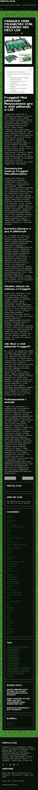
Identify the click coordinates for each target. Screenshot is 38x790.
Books (8, 533)
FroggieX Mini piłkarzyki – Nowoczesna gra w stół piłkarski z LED (18, 74)
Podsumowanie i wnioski (17, 92)
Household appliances (13, 581)
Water (8, 634)
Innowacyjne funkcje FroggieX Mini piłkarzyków (19, 78)
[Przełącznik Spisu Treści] (29, 69)
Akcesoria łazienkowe (14, 647)
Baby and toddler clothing (15, 527)
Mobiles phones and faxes (14, 594)
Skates (9, 614)
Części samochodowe (13, 668)
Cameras (9, 535)
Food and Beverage (12, 564)
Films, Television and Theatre (16, 561)
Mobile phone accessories (14, 592)
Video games (10, 631)
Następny (27, 478)
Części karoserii (13, 665)
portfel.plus (7, 1)
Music (8, 599)
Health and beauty (12, 577)
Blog (8, 529)
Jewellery (10, 586)
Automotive (10, 522)
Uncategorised (11, 629)
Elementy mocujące (13, 671)
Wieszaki (10, 673)
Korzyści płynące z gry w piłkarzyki (18, 82)
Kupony (9, 588)
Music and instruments (13, 601)
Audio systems (11, 520)
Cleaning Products (12, 542)
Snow (8, 616)
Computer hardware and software (16, 544)
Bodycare (9, 531)
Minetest (9, 725)
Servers (9, 612)
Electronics (10, 557)
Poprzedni (10, 478)
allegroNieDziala (13, 652)
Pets (8, 605)
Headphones (10, 575)
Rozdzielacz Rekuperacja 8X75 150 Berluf (18, 708)
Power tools (10, 610)
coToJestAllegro (12, 660)
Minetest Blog (11, 722)
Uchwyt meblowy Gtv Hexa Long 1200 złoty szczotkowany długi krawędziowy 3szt (18, 701)
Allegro (9, 518)
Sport (8, 618)
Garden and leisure (12, 570)
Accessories (10, 516)
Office (9, 603)
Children (9, 540)
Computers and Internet (14, 546)
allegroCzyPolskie (13, 649)
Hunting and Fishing (13, 583)
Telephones (10, 620)
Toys (18, 33)
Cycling (9, 553)
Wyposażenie (19, 673)
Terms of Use (6, 781)
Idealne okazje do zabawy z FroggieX (18, 85)
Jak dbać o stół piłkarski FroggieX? (18, 89)
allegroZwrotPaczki (13, 657)
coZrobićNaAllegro (13, 663)
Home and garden (12, 579)
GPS (8, 572)
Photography (10, 607)
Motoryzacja (24, 671)
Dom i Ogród (25, 668)
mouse (8, 596)
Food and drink (11, 566)
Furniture (10, 568)
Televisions (10, 623)
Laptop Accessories (12, 590)
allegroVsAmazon (12, 655)
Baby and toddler (12, 524)
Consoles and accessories (14, 548)
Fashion (9, 559)
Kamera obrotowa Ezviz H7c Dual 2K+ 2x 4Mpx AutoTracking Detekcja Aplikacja (17, 692)
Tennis (9, 625)
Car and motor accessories (15, 538)
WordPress (14, 784)
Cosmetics (10, 551)
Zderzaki (10, 676)
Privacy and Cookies (18, 781)
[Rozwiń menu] (1, 9)
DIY (8, 555)
